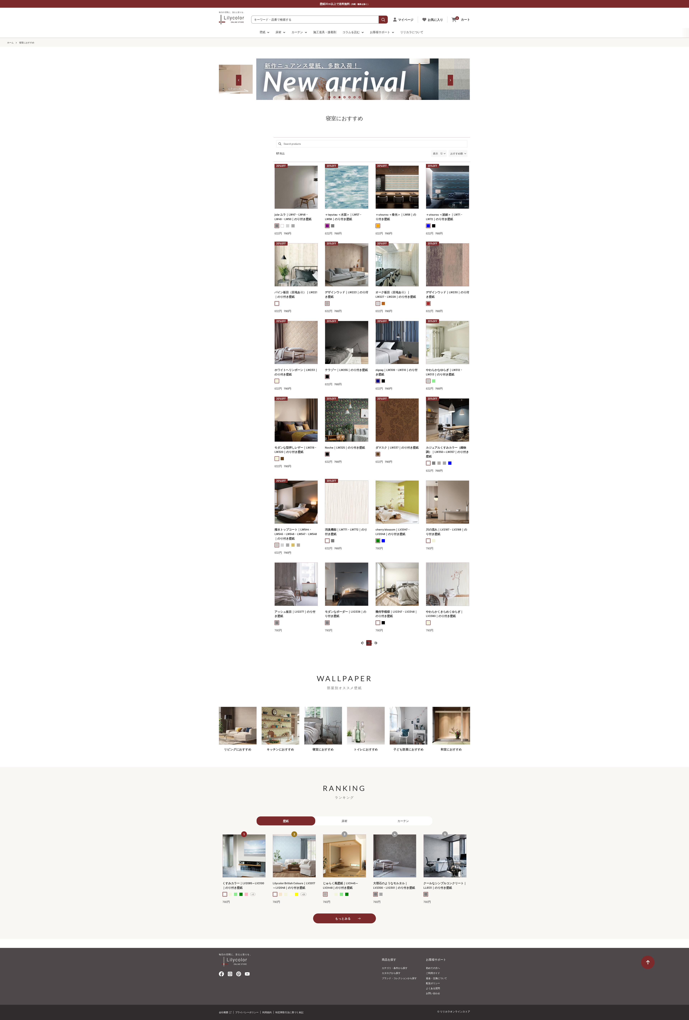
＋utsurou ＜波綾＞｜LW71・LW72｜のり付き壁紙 (444, 217)
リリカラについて (411, 32)
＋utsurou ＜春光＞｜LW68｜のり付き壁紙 (396, 217)
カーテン (297, 32)
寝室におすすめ (26, 42)
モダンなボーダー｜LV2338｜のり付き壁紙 (345, 614)
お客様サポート (380, 32)
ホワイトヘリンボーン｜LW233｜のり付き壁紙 (296, 372)
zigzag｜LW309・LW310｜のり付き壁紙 (397, 372)
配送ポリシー (433, 983)
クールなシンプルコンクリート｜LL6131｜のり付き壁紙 (445, 885)
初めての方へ (433, 968)
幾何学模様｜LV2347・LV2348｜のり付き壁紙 (397, 614)
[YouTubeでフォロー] (247, 975)
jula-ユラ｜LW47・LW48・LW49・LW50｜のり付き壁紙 (293, 217)
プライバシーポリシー (247, 1012)
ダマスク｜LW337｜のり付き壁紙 (397, 447)
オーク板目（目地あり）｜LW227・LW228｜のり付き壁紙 (396, 294)
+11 (253, 894)
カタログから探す (391, 973)
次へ (369, 642)
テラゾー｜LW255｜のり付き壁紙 (346, 369)
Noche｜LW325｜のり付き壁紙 (345, 447)
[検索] (383, 19)
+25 (303, 894)
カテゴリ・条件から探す (394, 968)
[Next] (450, 80)
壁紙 (262, 32)
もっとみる (343, 918)
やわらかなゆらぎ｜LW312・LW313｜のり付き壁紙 (444, 372)
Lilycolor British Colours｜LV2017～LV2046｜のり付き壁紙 (294, 885)
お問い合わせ (433, 993)
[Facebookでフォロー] (221, 974)
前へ (368, 642)
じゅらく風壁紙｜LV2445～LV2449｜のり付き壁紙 (340, 885)
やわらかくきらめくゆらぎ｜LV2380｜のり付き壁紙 (444, 614)
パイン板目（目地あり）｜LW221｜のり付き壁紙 (296, 294)
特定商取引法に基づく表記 (289, 1012)
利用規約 (267, 1012)
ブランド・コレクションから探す (399, 978)
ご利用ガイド (433, 973)
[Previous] (238, 80)
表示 (435, 153)
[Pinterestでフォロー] (238, 974)
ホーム (10, 42)
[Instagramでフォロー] (230, 975)
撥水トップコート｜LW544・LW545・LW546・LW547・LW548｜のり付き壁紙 (296, 534)
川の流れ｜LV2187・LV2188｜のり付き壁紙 (446, 532)
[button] (458, 153)
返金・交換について (436, 978)
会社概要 (224, 1012)
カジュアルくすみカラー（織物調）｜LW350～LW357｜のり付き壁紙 (447, 452)
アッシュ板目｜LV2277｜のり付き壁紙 (295, 614)
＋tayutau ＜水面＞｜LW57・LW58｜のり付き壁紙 (343, 217)
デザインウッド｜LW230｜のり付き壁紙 (447, 294)
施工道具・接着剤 (324, 32)
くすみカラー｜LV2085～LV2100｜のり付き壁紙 (243, 885)
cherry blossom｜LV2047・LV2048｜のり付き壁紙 (393, 532)
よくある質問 (433, 988)
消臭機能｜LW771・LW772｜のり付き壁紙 (346, 532)
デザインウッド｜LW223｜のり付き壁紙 (346, 294)
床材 (278, 32)
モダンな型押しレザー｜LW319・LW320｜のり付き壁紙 (296, 450)
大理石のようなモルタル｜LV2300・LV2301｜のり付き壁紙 (394, 885)
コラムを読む (351, 32)
